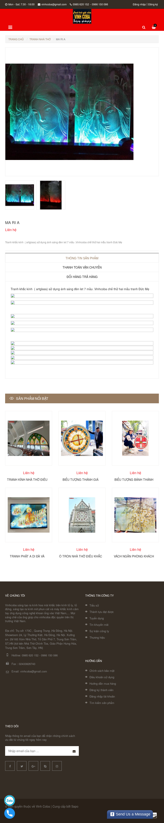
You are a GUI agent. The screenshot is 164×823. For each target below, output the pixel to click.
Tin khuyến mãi (98, 625)
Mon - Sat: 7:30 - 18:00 (21, 4)
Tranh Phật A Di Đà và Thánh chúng (27, 556)
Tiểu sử (94, 605)
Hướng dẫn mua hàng (102, 683)
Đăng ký (153, 4)
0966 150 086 (100, 4)
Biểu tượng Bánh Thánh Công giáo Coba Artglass (134, 479)
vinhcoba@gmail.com (54, 4)
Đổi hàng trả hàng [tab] (82, 277)
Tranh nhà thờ (40, 39)
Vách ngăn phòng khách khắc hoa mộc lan (134, 556)
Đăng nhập (139, 4)
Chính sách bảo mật (101, 671)
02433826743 (27, 664)
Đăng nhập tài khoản (102, 696)
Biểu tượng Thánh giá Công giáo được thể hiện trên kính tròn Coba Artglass (80, 479)
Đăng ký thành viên (101, 690)
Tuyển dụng (96, 618)
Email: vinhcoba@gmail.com (29, 671)
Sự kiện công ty (99, 631)
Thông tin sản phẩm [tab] (82, 258)
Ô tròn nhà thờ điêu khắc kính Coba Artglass (80, 556)
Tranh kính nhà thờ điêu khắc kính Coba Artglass (27, 479)
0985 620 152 (81, 4)
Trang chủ (16, 39)
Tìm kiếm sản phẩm (101, 703)
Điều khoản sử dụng (101, 677)
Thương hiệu (97, 637)
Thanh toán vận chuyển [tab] (82, 267)
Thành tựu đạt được (101, 612)
